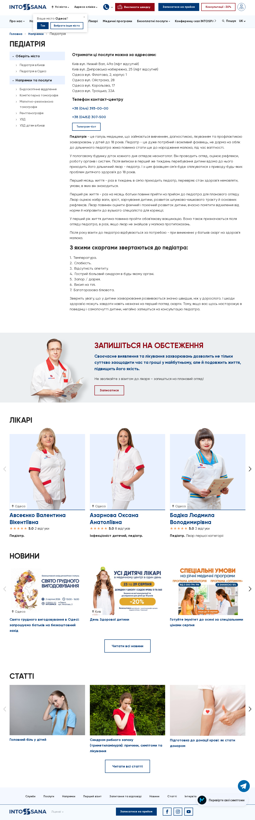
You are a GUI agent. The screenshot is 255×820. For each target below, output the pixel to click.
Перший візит (92, 796)
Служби (30, 796)
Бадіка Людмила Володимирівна (192, 518)
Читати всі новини (127, 646)
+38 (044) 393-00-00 (90, 108)
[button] (62, 7)
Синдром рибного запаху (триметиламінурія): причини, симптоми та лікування (126, 745)
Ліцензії (56, 811)
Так (42, 25)
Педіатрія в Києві (32, 65)
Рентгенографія (31, 113)
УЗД (23, 119)
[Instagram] (178, 812)
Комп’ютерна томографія (39, 95)
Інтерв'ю (191, 796)
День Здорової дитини (109, 619)
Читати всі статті (127, 766)
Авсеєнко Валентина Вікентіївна (38, 518)
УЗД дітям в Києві (32, 125)
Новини (154, 796)
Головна (16, 34)
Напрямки (36, 34)
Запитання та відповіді (125, 796)
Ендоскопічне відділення (38, 89)
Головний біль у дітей (28, 739)
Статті (172, 796)
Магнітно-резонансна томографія (36, 104)
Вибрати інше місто (67, 25)
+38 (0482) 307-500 (89, 117)
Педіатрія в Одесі (33, 71)
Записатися (109, 390)
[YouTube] (188, 812)
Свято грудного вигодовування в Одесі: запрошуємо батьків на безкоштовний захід (44, 625)
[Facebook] (167, 812)
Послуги (48, 796)
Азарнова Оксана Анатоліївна (114, 518)
